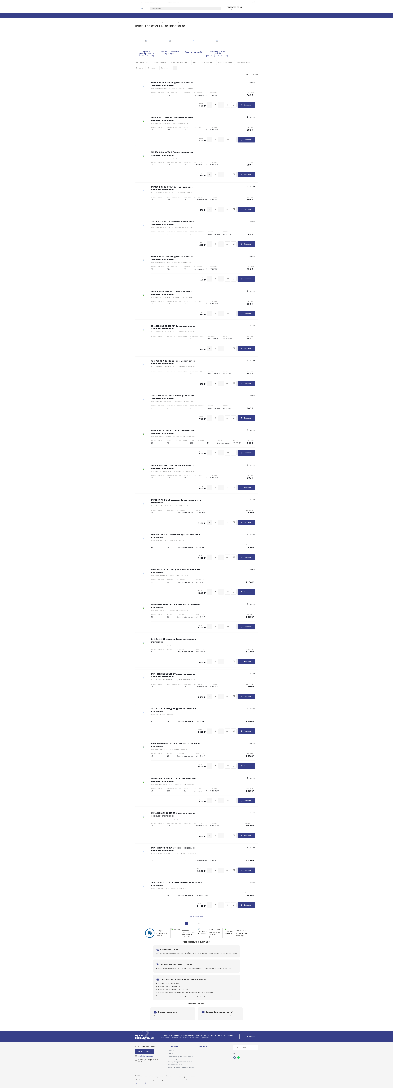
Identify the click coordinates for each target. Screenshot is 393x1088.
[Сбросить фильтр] (175, 68)
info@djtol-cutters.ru (173, 2)
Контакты (203, 1046)
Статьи (170, 1054)
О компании (173, 1046)
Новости (171, 1051)
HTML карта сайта (141, 1084)
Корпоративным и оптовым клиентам (181, 1068)
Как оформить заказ (175, 1065)
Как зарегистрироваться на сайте (180, 1062)
